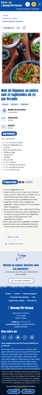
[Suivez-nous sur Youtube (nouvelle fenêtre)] (17, 337)
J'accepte (28, 391)
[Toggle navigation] (40, 5)
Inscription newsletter (22, 281)
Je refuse (13, 391)
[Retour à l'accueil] (6, 2)
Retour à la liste (13, 237)
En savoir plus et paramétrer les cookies (20, 386)
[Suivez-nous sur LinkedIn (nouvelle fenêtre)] (10, 337)
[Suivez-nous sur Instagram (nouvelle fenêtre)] (24, 337)
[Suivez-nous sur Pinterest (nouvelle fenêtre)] (31, 337)
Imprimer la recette (15, 244)
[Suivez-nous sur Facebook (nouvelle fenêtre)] (3, 337)
